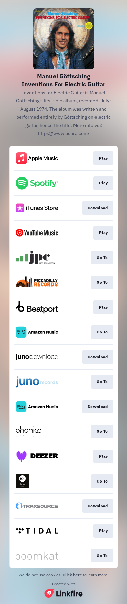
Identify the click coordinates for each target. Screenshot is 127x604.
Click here (72, 574)
